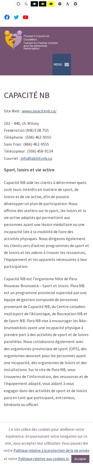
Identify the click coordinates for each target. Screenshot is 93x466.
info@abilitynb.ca (36, 158)
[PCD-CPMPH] (31, 40)
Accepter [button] (80, 459)
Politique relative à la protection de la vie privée (51, 450)
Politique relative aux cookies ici (43, 458)
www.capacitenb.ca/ (39, 110)
